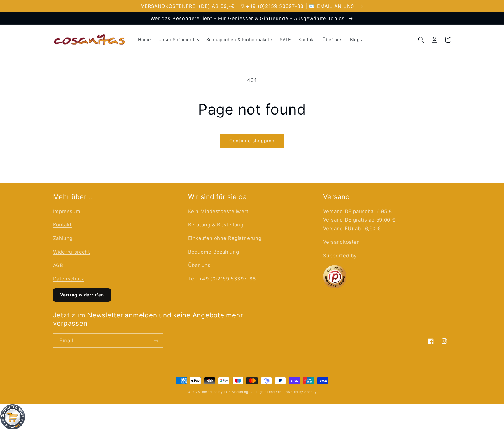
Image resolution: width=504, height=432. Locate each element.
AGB (58, 265)
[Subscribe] (156, 340)
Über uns (199, 265)
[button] (178, 39)
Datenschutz (68, 279)
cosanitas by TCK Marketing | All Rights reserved (242, 392)
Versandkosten (341, 242)
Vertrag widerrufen (82, 295)
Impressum (66, 211)
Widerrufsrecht (71, 252)
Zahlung (63, 238)
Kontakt (62, 225)
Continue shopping (252, 140)
